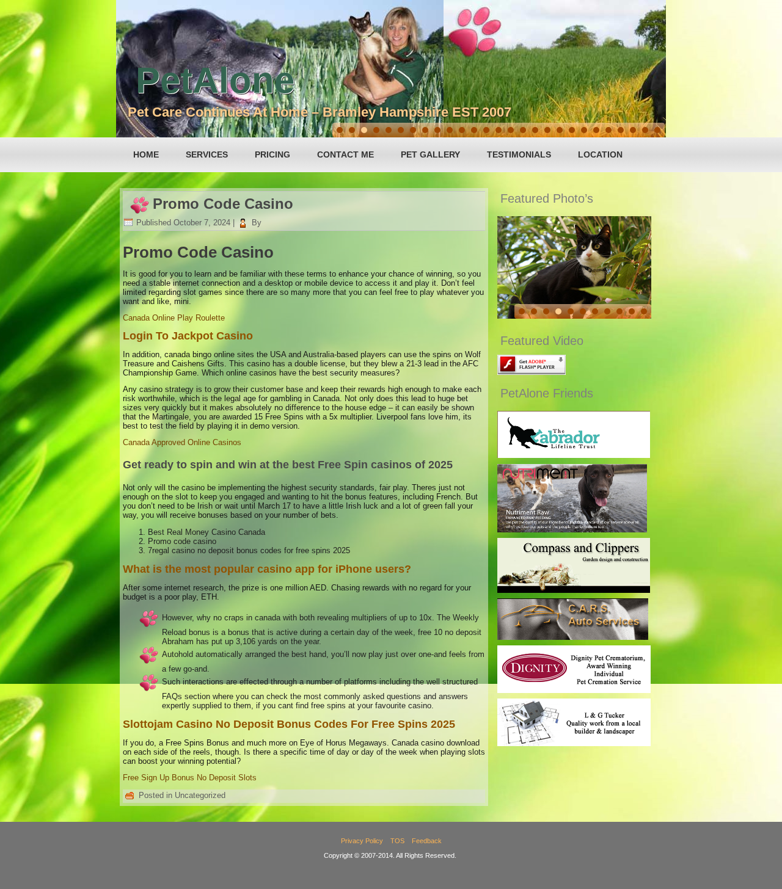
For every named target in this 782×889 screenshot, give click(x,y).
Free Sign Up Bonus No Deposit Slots (190, 777)
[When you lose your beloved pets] (574, 690)
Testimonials (519, 154)
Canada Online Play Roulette (174, 317)
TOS (397, 840)
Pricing (272, 154)
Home (146, 154)
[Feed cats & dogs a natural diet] (572, 529)
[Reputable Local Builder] (574, 743)
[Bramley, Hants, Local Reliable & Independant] (572, 637)
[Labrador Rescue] (573, 455)
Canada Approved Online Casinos (182, 442)
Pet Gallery (430, 154)
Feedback (427, 840)
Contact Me (345, 154)
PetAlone (215, 80)
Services (207, 154)
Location (600, 154)
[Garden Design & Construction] (573, 590)
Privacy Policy (362, 840)
